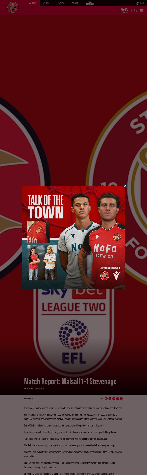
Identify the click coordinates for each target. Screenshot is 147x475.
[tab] (125, 186)
